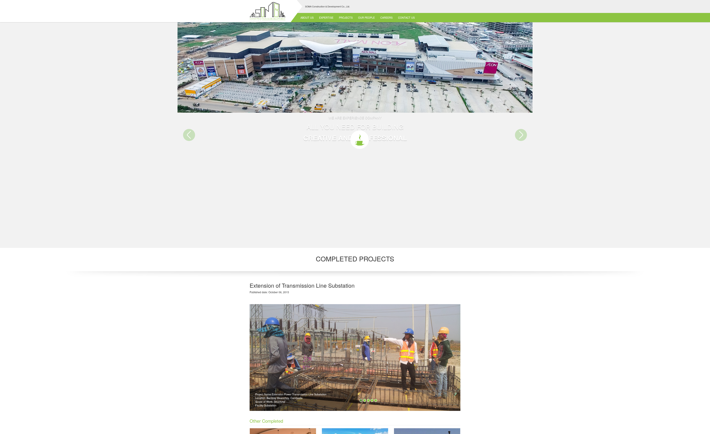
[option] (355, 359)
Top (704, 416)
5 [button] (375, 400)
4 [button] (372, 400)
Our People (366, 17)
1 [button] (360, 400)
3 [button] (368, 400)
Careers (386, 17)
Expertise (326, 17)
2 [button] (364, 400)
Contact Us (406, 17)
